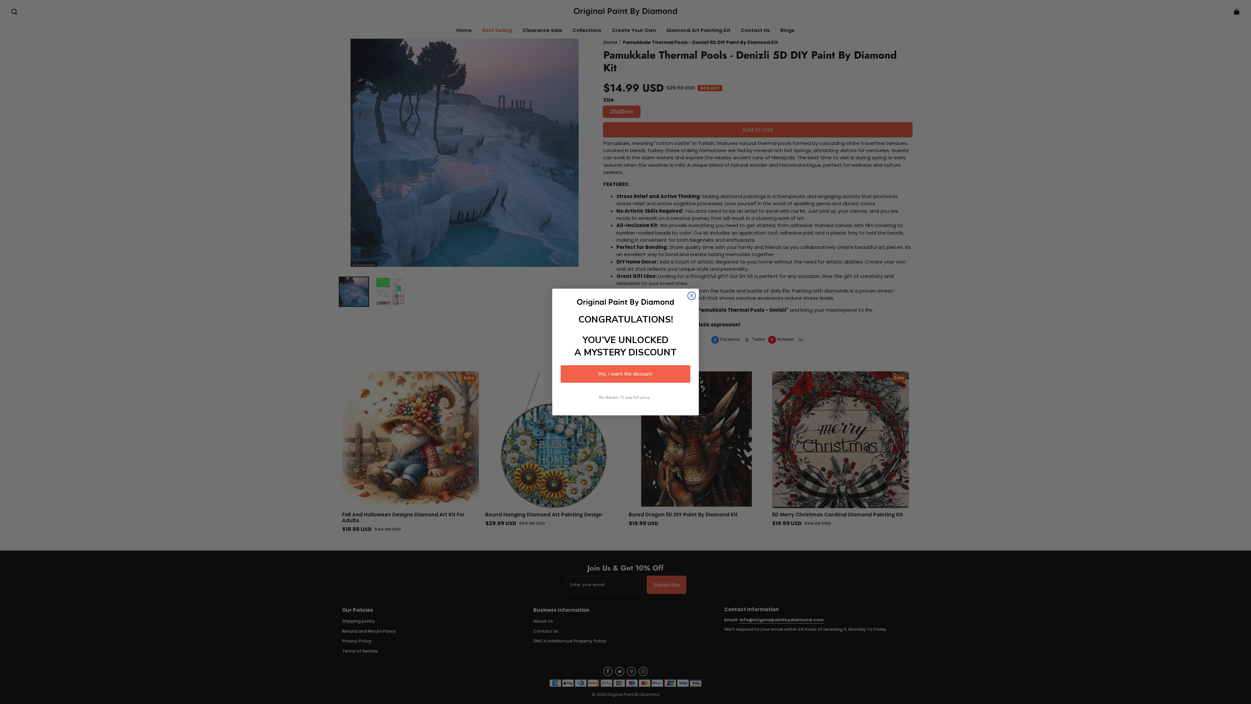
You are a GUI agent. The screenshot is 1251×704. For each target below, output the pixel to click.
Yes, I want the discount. (625, 374)
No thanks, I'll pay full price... (625, 397)
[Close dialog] (692, 296)
